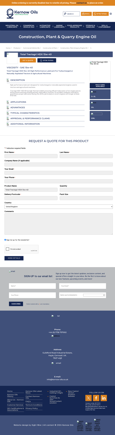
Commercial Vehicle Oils (28, 26)
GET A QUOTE (28, 60)
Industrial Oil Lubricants (12, 26)
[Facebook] (96, 398)
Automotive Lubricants (45, 26)
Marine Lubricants (59, 26)
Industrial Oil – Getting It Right (56, 392)
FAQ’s (28, 401)
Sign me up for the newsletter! (17, 240)
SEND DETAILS (14, 258)
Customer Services (15, 405)
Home (8, 48)
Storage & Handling (90, 26)
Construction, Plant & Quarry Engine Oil (73, 48)
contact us (81, 3)
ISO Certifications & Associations (15, 409)
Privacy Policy (32, 408)
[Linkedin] (104, 398)
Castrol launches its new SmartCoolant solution (56, 399)
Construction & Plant (50, 48)
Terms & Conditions (34, 405)
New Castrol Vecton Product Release (73, 393)
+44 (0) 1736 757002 (57, 330)
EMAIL (87, 14)
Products (17, 48)
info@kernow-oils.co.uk (57, 378)
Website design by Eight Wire (27, 425)
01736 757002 (102, 14)
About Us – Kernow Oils (15, 400)
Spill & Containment (104, 26)
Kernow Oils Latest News (34, 392)
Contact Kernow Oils (33, 397)
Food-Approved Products (74, 26)
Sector (68, 295)
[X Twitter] (88, 398)
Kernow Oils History (12, 395)
